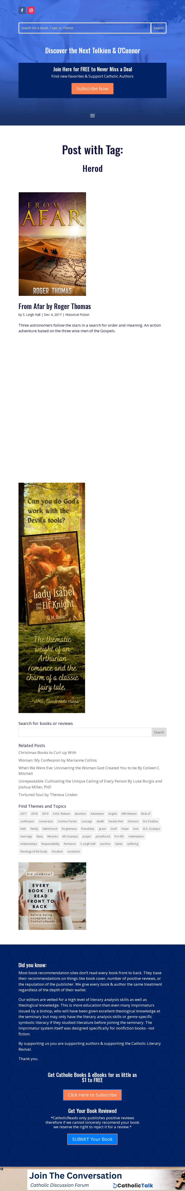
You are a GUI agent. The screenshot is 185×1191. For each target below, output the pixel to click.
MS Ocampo (70, 836)
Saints (119, 844)
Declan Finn (116, 821)
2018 (34, 814)
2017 (23, 814)
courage (86, 821)
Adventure (97, 814)
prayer (87, 836)
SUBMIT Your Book (92, 1139)
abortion (80, 814)
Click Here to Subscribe (92, 1095)
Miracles (52, 836)
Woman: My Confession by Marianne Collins (57, 760)
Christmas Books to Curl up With (47, 752)
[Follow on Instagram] (31, 10)
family (34, 829)
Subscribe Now (92, 88)
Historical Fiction (77, 314)
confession (27, 821)
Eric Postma (150, 821)
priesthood (103, 836)
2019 (45, 814)
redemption (136, 836)
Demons (133, 821)
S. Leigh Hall (31, 314)
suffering (132, 844)
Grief (114, 829)
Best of (145, 814)
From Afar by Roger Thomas (54, 306)
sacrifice (105, 844)
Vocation (57, 851)
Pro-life (119, 836)
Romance (70, 844)
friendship (87, 829)
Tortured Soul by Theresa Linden (47, 794)
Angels (112, 814)
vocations (73, 851)
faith (23, 829)
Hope (125, 829)
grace (102, 829)
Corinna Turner (67, 821)
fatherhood (50, 829)
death (100, 821)
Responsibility (50, 844)
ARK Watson (129, 814)
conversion (46, 821)
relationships (28, 844)
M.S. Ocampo (151, 829)
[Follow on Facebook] (22, 10)
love (136, 829)
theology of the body (33, 851)
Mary (40, 836)
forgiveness (69, 829)
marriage (26, 836)
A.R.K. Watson (61, 814)
